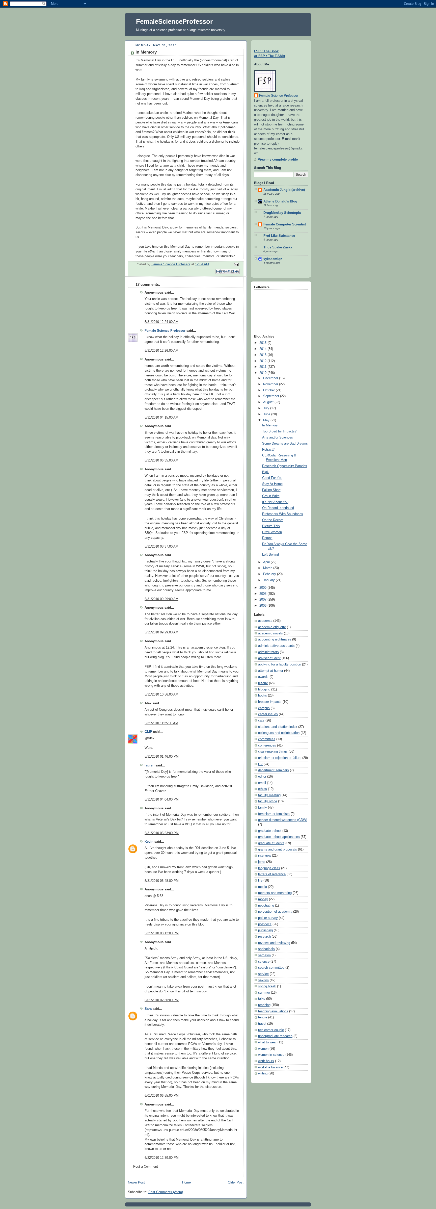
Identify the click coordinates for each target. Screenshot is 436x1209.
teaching (264, 1005)
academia (265, 621)
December (271, 378)
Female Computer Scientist (284, 224)
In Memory (270, 425)
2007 (263, 599)
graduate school (269, 831)
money (263, 899)
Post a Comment (145, 1166)
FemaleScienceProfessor (174, 21)
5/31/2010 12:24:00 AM (161, 322)
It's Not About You (275, 502)
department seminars (273, 770)
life (260, 880)
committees (266, 739)
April (267, 562)
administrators (268, 652)
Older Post (235, 1182)
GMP (148, 732)
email (262, 783)
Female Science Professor (165, 330)
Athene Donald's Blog (280, 201)
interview (264, 855)
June (267, 414)
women (263, 1048)
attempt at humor (270, 671)
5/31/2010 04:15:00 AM (161, 417)
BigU (265, 472)
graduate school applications (279, 837)
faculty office (267, 801)
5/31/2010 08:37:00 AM (161, 546)
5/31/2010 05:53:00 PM (162, 833)
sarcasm (264, 955)
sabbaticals (266, 949)
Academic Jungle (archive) (284, 190)
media (262, 887)
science (263, 961)
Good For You (272, 478)
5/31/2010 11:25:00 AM (161, 723)
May (266, 420)
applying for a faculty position (279, 664)
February (270, 574)
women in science (271, 1055)
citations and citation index (277, 727)
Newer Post (136, 1182)
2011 (263, 367)
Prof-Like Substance (279, 236)
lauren (149, 765)
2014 (263, 349)
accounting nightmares (274, 639)
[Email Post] (236, 264)
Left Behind (270, 554)
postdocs (264, 924)
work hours (266, 1061)
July (266, 408)
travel (262, 1023)
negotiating (266, 905)
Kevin (149, 841)
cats (261, 720)
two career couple (271, 1030)
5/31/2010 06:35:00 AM (161, 460)
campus (264, 708)
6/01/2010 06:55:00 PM (162, 1095)
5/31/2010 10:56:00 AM (161, 694)
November (271, 384)
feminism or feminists (274, 814)
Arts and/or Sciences (277, 437)
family (262, 807)
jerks (261, 862)
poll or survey (268, 918)
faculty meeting (269, 795)
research (264, 936)
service (263, 974)
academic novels (270, 633)
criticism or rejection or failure (279, 758)
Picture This (271, 526)
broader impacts (270, 702)
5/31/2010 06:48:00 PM (162, 881)
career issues (268, 714)
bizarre (263, 683)
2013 (263, 355)
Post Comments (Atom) (165, 1192)
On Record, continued (278, 508)
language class (269, 868)
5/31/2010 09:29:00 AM (161, 599)
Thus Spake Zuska (277, 247)
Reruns (267, 538)
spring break (267, 986)
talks (261, 998)
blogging (264, 689)
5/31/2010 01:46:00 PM (162, 756)
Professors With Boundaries (282, 514)
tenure (262, 1017)
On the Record (272, 520)
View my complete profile (278, 159)
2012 (263, 361)
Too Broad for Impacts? (279, 431)
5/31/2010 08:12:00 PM (162, 933)
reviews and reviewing (274, 943)
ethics (262, 789)
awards (263, 677)
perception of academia (275, 911)
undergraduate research (275, 1036)
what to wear (267, 1042)
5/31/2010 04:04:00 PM (162, 799)
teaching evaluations (273, 1011)
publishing (265, 930)
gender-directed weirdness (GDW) (282, 820)
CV (260, 764)
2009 (263, 587)
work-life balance (270, 1067)
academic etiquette (272, 627)
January (269, 580)
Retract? (268, 449)
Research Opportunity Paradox (284, 466)
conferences (267, 745)
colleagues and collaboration (278, 733)
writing (262, 1073)
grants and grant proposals (277, 849)
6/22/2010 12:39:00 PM (162, 1158)
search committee (271, 967)
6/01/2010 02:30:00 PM (162, 1000)
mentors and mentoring (275, 893)
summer (264, 992)
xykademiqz (272, 259)
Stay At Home (272, 484)
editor (262, 776)
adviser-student (269, 658)
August (269, 402)
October (269, 390)
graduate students (271, 843)
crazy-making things (273, 751)
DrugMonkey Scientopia (282, 213)
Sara (148, 1009)
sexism (263, 980)
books (262, 695)
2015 (263, 343)
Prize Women (272, 532)
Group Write (271, 496)
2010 (263, 373)
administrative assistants (276, 646)
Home (186, 1182)
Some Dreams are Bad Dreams (285, 443)
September (271, 396)
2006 (263, 605)
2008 (263, 594)
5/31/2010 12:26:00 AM (161, 350)
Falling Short (271, 490)
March (268, 568)
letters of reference (272, 874)
